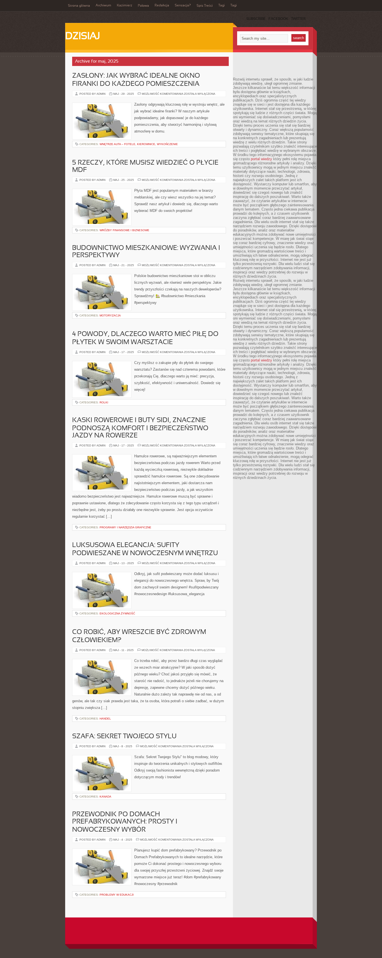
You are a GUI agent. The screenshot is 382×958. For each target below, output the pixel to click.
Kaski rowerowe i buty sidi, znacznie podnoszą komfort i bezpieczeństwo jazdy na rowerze (140, 428)
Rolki (104, 402)
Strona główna (79, 6)
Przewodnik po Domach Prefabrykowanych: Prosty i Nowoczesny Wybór (124, 822)
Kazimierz (124, 5)
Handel (105, 718)
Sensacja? (183, 5)
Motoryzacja (110, 315)
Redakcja (162, 5)
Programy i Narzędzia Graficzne (125, 527)
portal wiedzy (261, 159)
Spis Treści (205, 6)
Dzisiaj (82, 36)
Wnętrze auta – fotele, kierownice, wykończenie (139, 144)
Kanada (105, 796)
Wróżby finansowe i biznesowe (124, 230)
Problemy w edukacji (117, 894)
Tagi (221, 5)
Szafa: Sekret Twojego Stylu (124, 737)
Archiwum (103, 5)
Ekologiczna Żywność (117, 613)
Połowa (143, 6)
